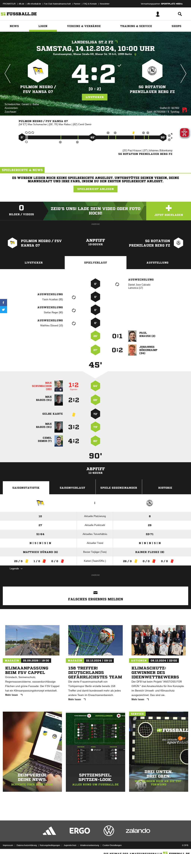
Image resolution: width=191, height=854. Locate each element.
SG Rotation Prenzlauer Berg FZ (152, 89)
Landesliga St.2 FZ (92, 42)
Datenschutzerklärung (27, 845)
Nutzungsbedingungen (50, 845)
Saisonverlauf (72, 487)
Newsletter (104, 4)
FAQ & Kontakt (90, 4)
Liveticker (95, 97)
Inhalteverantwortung (89, 845)
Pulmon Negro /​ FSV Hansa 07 (38, 89)
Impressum (8, 845)
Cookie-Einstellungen (112, 845)
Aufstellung (157, 262)
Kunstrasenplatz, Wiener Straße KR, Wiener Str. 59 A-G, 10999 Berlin (93, 54)
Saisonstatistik (26, 487)
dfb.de (21, 4)
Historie (165, 487)
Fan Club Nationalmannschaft (57, 4)
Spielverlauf (95, 262)
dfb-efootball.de (34, 4)
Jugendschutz (70, 845)
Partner (77, 4)
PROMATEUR (9, 4)
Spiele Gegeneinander (118, 487)
